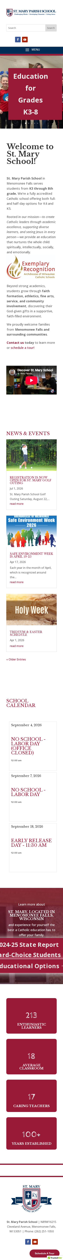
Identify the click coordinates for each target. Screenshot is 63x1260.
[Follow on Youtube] (25, 39)
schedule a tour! (22, 348)
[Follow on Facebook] (18, 39)
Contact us (15, 342)
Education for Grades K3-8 (30, 94)
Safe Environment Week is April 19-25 (31, 555)
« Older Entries (16, 659)
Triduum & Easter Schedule (26, 633)
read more (16, 504)
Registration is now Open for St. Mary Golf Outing (30, 480)
